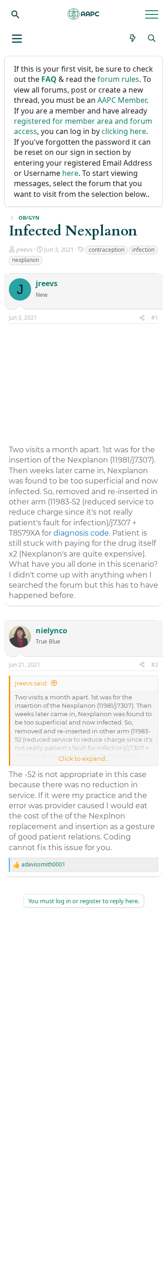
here (70, 173)
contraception (106, 250)
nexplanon (25, 260)
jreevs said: (31, 683)
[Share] (142, 318)
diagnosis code (81, 533)
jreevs (24, 249)
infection (143, 250)
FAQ (49, 79)
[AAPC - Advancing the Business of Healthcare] (83, 14)
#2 (154, 665)
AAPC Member (122, 100)
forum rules (118, 79)
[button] (17, 38)
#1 (154, 318)
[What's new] (132, 38)
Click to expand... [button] (83, 758)
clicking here (124, 131)
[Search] (15, 14)
